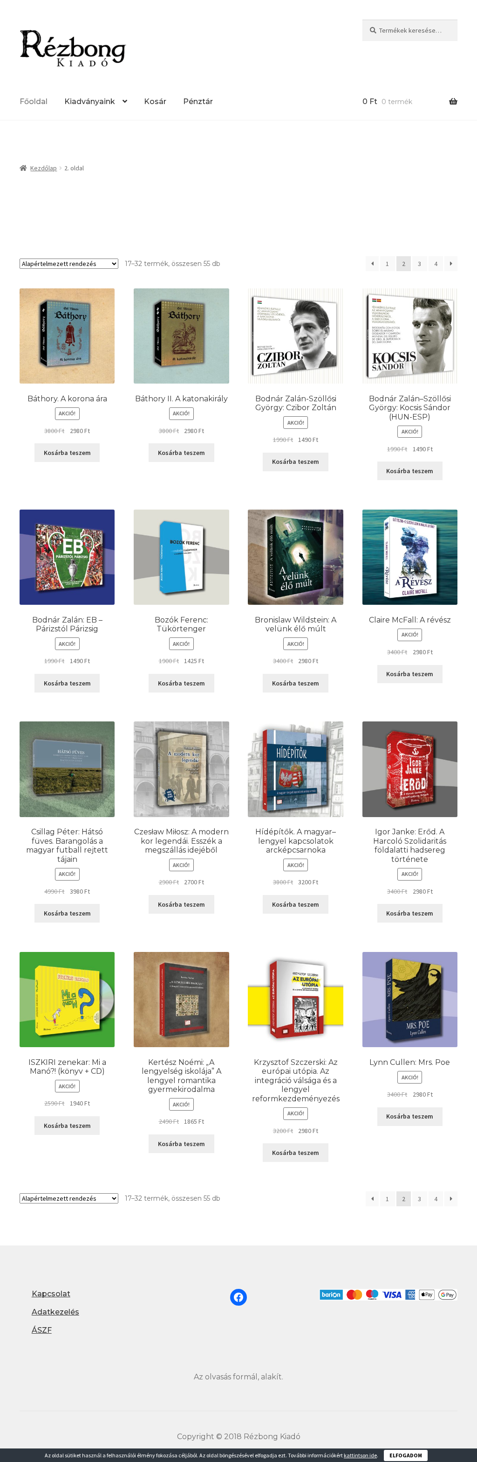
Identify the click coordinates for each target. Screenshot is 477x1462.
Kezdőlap (43, 168)
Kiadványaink (89, 101)
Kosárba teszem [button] (67, 452)
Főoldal (34, 101)
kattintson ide (360, 1455)
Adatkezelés (55, 1312)
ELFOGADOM (405, 1455)
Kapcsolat (51, 1293)
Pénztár (198, 101)
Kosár (155, 101)
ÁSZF (42, 1330)
